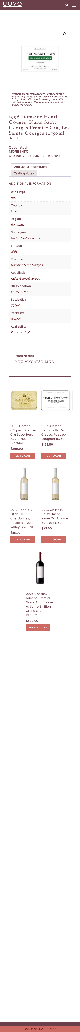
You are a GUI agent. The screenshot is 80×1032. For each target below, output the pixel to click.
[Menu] (74, 5)
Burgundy (17, 225)
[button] (64, 34)
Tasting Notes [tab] (24, 173)
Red (13, 198)
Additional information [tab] (30, 167)
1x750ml (16, 319)
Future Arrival (20, 332)
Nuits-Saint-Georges (25, 238)
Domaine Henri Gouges (27, 265)
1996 (14, 252)
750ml (15, 305)
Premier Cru (19, 292)
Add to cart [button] (23, 455)
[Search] (67, 5)
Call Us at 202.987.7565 (40, 1029)
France (15, 211)
